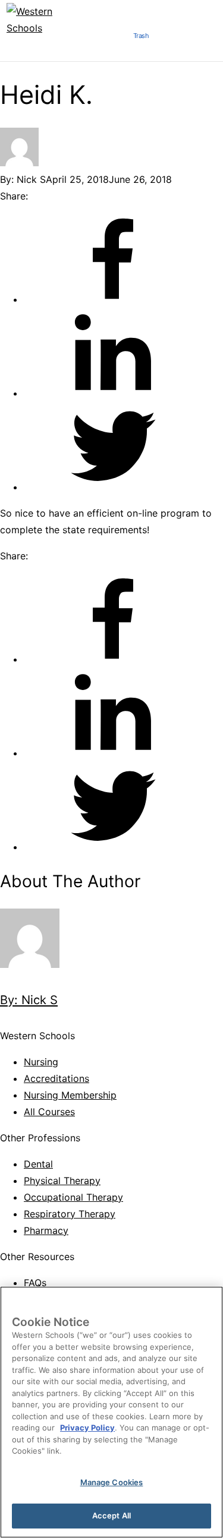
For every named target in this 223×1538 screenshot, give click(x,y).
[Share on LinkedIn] (113, 393)
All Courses (49, 1112)
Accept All (111, 1515)
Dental (38, 1164)
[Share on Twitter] (113, 487)
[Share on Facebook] (113, 299)
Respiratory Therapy (69, 1214)
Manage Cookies (111, 1482)
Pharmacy (46, 1230)
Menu (109, 39)
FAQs (35, 1283)
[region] (111, 1412)
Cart (172, 39)
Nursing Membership (70, 1095)
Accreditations (56, 1078)
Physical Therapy (62, 1180)
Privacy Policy (87, 1427)
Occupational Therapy (73, 1197)
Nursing (41, 1062)
